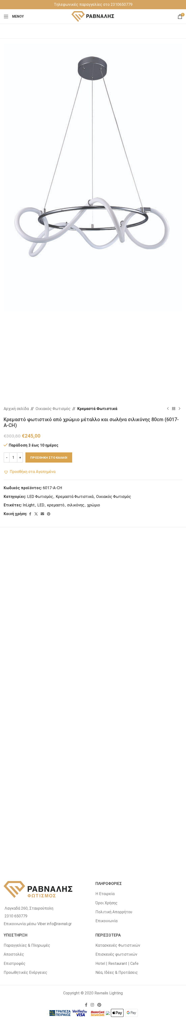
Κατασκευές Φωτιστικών (117, 945)
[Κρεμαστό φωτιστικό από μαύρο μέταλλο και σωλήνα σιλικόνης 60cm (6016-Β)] (137, 696)
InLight (29, 505)
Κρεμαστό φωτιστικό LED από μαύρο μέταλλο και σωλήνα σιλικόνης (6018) (137, 854)
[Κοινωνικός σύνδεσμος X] (36, 514)
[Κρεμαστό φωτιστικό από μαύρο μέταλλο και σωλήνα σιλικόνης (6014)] (48, 804)
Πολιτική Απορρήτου (113, 912)
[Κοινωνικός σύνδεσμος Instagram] (92, 1005)
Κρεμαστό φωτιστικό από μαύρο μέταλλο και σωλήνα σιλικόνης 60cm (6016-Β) (137, 747)
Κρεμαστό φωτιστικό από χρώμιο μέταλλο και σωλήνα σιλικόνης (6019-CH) (48, 640)
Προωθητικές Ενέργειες (25, 972)
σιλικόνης (75, 505)
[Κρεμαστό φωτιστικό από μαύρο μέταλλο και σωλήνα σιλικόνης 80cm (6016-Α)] (48, 696)
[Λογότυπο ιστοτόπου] (93, 16)
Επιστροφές (14, 963)
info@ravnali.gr (59, 923)
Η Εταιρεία (105, 893)
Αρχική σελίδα (16, 408)
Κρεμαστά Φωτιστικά (97, 408)
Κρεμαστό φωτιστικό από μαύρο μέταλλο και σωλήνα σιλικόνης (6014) (48, 854)
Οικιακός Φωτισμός (53, 408)
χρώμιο (93, 505)
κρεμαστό (55, 505)
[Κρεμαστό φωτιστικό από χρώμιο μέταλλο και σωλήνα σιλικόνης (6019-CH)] (48, 589)
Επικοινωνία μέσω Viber (25, 923)
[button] (29, 472)
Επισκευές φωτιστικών (116, 954)
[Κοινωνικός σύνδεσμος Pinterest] (49, 514)
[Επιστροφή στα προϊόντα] (174, 408)
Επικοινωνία (106, 921)
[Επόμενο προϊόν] (179, 408)
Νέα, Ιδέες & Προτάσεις (116, 972)
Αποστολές (14, 954)
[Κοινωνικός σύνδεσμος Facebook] (30, 514)
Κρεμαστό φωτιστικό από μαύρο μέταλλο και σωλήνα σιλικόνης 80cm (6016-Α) (48, 747)
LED (40, 505)
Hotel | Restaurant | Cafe (117, 963)
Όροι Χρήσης (106, 903)
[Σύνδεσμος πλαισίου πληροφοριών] (93, 4)
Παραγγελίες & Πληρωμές (27, 945)
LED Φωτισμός (40, 496)
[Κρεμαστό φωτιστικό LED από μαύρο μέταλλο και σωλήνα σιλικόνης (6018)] (137, 804)
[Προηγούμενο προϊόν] (168, 408)
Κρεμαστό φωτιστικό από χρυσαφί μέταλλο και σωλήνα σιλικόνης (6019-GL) (138, 640)
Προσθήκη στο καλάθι (48, 457)
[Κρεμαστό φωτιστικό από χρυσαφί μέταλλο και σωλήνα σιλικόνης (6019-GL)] (137, 589)
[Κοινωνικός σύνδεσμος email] (42, 514)
